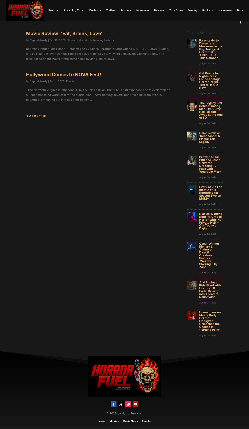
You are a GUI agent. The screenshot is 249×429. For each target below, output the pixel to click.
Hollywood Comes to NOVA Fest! (63, 74)
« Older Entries (36, 116)
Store (239, 10)
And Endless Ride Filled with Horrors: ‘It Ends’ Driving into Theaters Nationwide (210, 290)
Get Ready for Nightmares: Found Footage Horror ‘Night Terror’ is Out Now (210, 80)
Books (206, 10)
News (51, 10)
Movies (93, 10)
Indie (80, 40)
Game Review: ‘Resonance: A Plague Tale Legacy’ (209, 137)
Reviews (159, 10)
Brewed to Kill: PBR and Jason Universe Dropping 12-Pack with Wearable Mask (210, 164)
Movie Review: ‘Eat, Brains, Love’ (64, 33)
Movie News (130, 421)
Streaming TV (71, 10)
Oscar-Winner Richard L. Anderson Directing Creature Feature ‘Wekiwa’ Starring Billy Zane (209, 255)
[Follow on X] (121, 404)
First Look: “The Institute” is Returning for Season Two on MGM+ (210, 192)
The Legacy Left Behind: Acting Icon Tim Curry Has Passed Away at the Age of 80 (211, 110)
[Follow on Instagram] (128, 404)
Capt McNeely (38, 40)
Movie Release (93, 40)
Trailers (111, 10)
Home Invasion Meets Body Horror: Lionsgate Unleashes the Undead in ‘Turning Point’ (210, 320)
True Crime (176, 10)
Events (70, 81)
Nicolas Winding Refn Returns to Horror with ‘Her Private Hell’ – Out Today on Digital (211, 221)
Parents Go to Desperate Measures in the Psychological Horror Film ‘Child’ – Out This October (210, 49)
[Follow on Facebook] (113, 404)
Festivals (126, 10)
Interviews (142, 10)
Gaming (193, 10)
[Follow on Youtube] (135, 404)
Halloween (225, 10)
